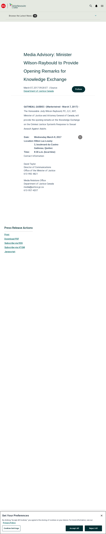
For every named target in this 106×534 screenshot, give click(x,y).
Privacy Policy (9, 523)
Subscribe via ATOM (14, 247)
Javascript (9, 251)
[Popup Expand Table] (80, 137)
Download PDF (11, 239)
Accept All (74, 528)
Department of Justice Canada (39, 91)
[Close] (102, 516)
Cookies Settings (11, 528)
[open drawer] (102, 6)
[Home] (13, 5)
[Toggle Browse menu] (96, 15)
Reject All (93, 528)
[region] (53, 522)
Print (6, 234)
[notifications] (96, 6)
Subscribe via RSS (13, 243)
